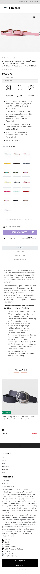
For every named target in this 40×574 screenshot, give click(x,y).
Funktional (9, 554)
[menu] (5, 8)
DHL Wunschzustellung (14, 549)
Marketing (9, 544)
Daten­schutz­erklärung (8, 486)
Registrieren (5, 463)
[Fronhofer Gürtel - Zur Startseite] (20, 9)
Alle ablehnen (20, 565)
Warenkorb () (34, 2)
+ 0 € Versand (7, 81)
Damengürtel (13, 58)
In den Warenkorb (19, 232)
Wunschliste (33, 16)
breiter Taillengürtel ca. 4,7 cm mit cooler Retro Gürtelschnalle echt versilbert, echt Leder (18, 418)
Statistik (8, 542)
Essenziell (8, 540)
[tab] (20, 248)
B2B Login (4, 460)
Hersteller (20, 259)
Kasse (3, 472)
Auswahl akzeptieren (20, 570)
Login (3, 457)
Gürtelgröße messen (14, 227)
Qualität (20, 252)
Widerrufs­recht (6, 480)
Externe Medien (11, 547)
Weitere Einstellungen (10, 556)
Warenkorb (5, 469)
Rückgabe (20, 256)
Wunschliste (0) (23, 2)
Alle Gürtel (5, 58)
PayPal (7, 551)
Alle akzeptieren (20, 561)
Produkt (20, 248)
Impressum (5, 483)
